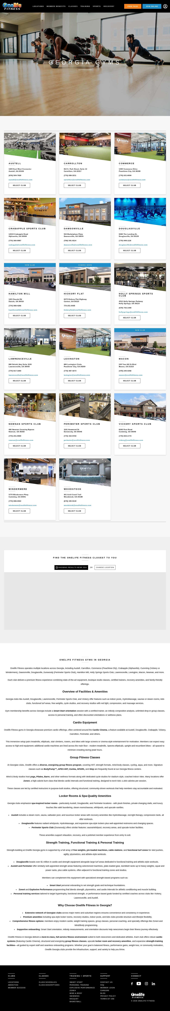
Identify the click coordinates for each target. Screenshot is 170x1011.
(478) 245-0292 (125, 371)
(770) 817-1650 (15, 371)
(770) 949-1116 (125, 240)
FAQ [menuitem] (102, 985)
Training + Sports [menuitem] (80, 976)
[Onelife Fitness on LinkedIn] (153, 985)
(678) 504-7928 (15, 175)
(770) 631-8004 (125, 175)
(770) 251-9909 (15, 436)
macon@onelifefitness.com (130, 375)
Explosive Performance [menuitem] (82, 988)
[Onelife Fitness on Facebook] (132, 985)
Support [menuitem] (105, 976)
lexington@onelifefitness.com (77, 375)
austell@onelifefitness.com (20, 180)
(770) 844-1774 (125, 436)
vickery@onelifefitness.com (131, 440)
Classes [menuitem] (73, 6)
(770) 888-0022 (15, 501)
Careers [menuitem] (104, 990)
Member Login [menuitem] (107, 988)
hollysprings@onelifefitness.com (133, 312)
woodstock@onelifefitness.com (77, 505)
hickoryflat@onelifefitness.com (77, 310)
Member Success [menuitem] (17, 988)
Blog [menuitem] (103, 993)
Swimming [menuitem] (75, 996)
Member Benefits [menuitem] (56, 6)
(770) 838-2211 (70, 175)
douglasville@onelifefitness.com (133, 245)
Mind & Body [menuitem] (76, 993)
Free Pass (133, 6)
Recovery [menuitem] (109, 6)
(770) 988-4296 (15, 306)
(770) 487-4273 (70, 371)
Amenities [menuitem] (13, 985)
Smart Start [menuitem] (76, 982)
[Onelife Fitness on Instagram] (146, 985)
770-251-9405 (69, 306)
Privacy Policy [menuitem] (108, 996)
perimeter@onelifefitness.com (77, 440)
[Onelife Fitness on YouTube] (139, 985)
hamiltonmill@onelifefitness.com (23, 310)
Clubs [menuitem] (11, 976)
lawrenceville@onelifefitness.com (23, 375)
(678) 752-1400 (125, 308)
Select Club (19, 185)
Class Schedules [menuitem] (48, 982)
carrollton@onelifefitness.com (77, 180)
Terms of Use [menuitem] (107, 999)
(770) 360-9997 (15, 240)
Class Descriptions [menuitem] (49, 985)
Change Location (105, 567)
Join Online (152, 6)
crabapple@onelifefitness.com (22, 245)
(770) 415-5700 (70, 436)
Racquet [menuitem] (74, 999)
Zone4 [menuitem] (73, 990)
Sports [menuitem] (97, 6)
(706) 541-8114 (70, 240)
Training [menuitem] (85, 6)
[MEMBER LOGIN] (165, 6)
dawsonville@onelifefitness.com (78, 245)
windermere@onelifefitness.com (22, 505)
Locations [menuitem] (38, 6)
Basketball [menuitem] (75, 1001)
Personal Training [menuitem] (79, 985)
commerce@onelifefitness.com (132, 180)
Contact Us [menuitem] (106, 982)
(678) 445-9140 (70, 501)
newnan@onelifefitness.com (21, 440)
